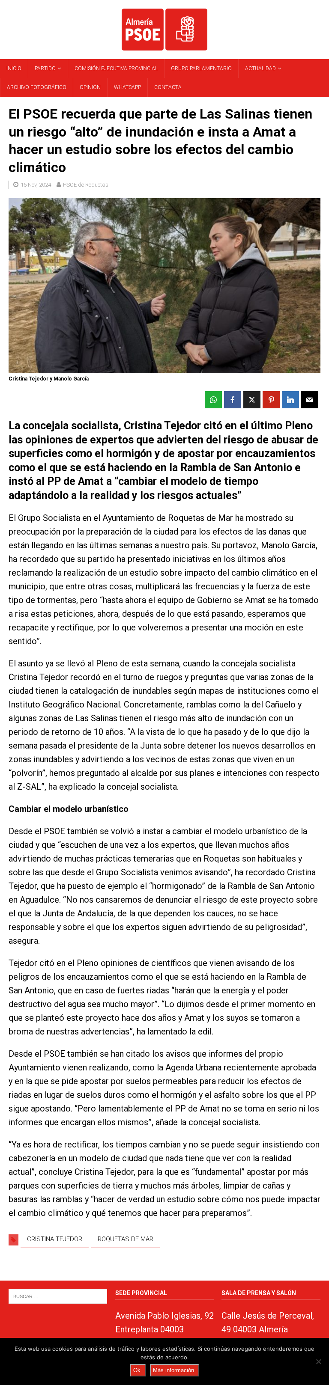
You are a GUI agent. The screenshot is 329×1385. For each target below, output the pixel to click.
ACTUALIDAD (260, 68)
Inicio (13, 68)
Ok (137, 1370)
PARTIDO (45, 68)
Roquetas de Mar (125, 1239)
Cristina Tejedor (54, 1239)
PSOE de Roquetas (85, 184)
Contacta (168, 87)
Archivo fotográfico (36, 87)
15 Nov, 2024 (36, 184)
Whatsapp (127, 87)
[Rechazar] (318, 1361)
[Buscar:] (58, 1296)
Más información (173, 1370)
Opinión (90, 87)
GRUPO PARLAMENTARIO (201, 68)
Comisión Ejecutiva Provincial (116, 68)
